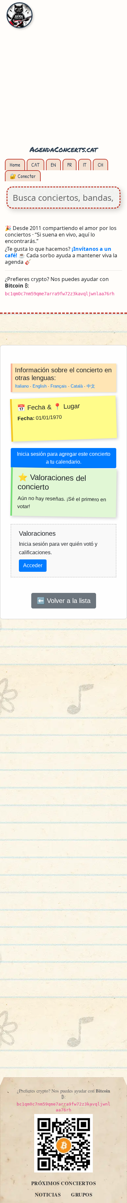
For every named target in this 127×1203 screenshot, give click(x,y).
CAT (35, 164)
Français (58, 386)
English (40, 386)
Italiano (22, 386)
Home (15, 164)
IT (84, 164)
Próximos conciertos (63, 1183)
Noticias (48, 1194)
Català (77, 386)
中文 (91, 386)
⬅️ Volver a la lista (64, 600)
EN (53, 164)
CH (100, 164)
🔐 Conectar (23, 176)
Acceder (32, 565)
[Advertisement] (63, 76)
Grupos (81, 1194)
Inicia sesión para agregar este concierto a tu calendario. (63, 458)
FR (69, 164)
